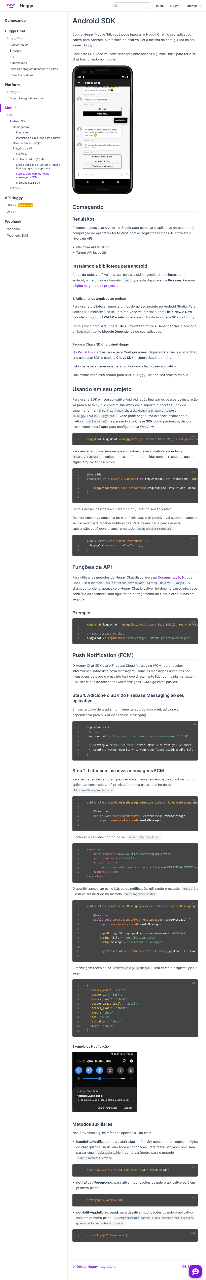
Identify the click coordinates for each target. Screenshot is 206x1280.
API (12, 56)
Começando (15, 20)
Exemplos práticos (21, 75)
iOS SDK (15, 188)
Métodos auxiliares (28, 182)
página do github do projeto (95, 286)
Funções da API (23, 148)
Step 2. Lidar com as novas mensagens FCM (32, 175)
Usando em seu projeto (28, 143)
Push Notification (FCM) (28, 159)
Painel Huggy (90, 352)
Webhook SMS (17, 235)
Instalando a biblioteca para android (38, 137)
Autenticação (18, 62)
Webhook (14, 229)
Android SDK (18, 121)
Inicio (160, 5)
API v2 (11, 205)
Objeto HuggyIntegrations (26, 98)
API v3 (11, 212)
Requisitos (22, 132)
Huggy (175, 5)
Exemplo (21, 153)
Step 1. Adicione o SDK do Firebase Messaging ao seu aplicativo (38, 166)
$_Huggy (15, 50)
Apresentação (19, 44)
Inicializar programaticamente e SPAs (34, 69)
